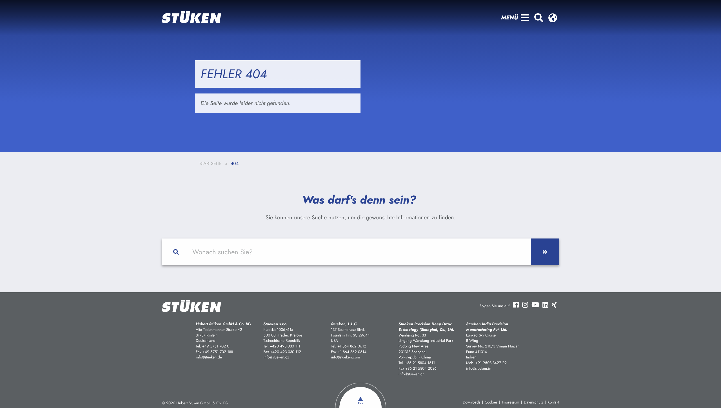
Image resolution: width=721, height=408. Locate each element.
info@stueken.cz (276, 357)
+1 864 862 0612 (351, 346)
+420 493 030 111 (285, 346)
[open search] (538, 17)
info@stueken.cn (411, 374)
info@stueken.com (345, 357)
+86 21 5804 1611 (420, 362)
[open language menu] (552, 17)
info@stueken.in (478, 368)
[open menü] (524, 17)
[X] (554, 304)
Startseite (210, 163)
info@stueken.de (209, 357)
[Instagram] (525, 304)
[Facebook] (516, 305)
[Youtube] (535, 304)
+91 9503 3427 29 (491, 362)
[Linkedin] (545, 304)
